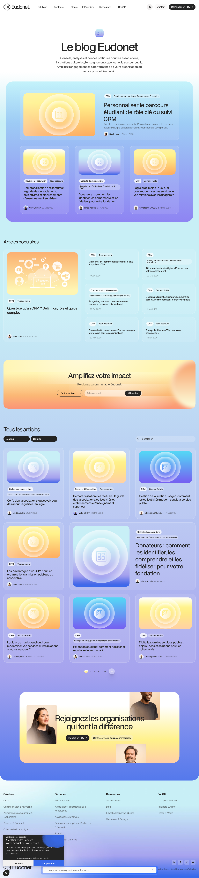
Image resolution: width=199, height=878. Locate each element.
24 (105, 671)
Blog (108, 806)
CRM (5, 800)
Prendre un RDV (76, 738)
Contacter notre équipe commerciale (112, 738)
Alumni (58, 833)
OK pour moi (49, 863)
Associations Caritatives (67, 817)
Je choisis (18, 863)
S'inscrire (133, 393)
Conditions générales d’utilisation (183, 869)
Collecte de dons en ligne (16, 829)
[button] (6, 873)
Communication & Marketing (17, 806)
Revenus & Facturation (14, 823)
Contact (161, 7)
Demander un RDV (180, 7)
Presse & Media (165, 813)
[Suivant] (112, 671)
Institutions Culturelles (66, 839)
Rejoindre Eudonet (167, 806)
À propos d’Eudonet (167, 800)
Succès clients (113, 800)
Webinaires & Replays (117, 819)
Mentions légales (162, 869)
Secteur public (62, 800)
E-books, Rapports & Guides (120, 813)
